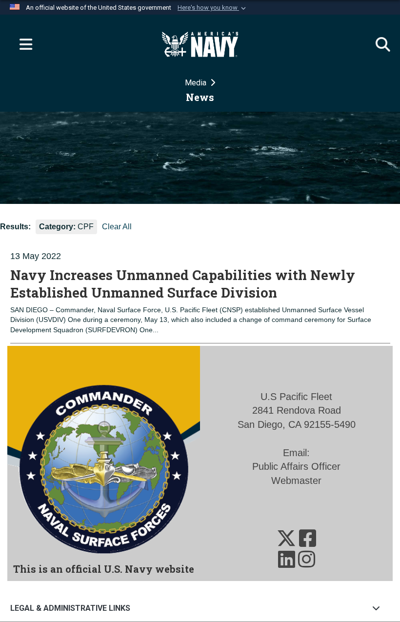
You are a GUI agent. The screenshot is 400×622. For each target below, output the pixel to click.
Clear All (117, 226)
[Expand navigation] (21, 44)
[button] (213, 8)
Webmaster (296, 480)
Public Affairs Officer (296, 466)
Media (196, 82)
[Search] (378, 44)
